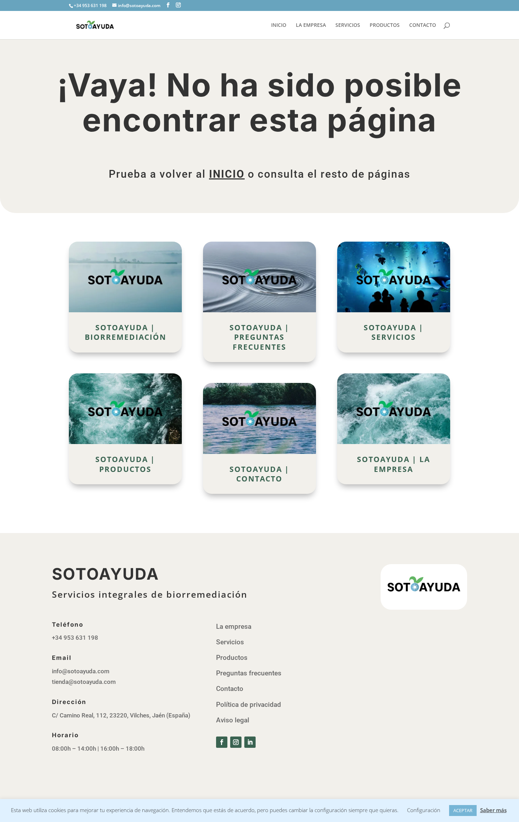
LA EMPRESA (311, 25)
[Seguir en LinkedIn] (250, 742)
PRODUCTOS (385, 25)
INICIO (278, 25)
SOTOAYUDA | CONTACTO (259, 474)
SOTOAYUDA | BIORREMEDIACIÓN (125, 332)
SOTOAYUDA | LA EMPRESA (393, 464)
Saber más (493, 810)
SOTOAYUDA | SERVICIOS (394, 332)
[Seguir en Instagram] (235, 742)
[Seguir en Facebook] (221, 742)
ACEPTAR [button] (462, 810)
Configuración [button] (423, 810)
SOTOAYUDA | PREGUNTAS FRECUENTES (259, 337)
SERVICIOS (347, 25)
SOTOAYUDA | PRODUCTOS (125, 464)
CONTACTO (422, 25)
